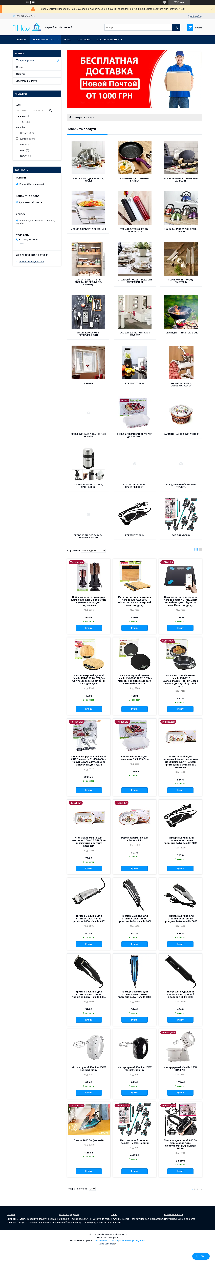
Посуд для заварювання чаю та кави (88, 435)
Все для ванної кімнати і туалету (135, 334)
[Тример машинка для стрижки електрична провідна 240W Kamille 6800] (180, 816)
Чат (203, 1256)
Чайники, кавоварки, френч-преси (181, 230)
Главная (21, 39)
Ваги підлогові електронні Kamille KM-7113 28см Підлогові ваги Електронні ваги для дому (134, 601)
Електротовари (134, 383)
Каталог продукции (69, 1214)
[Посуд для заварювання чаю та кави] (88, 413)
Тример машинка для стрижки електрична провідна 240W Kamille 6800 (180, 840)
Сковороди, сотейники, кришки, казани (88, 536)
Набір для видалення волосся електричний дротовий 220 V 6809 (180, 994)
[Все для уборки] (181, 514)
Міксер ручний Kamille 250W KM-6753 (180, 1068)
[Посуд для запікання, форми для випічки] (135, 413)
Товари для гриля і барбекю (181, 333)
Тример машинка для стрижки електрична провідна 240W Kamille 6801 (88, 919)
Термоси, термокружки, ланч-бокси (134, 230)
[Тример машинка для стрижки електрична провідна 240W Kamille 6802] (134, 895)
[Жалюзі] (88, 362)
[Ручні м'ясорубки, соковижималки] (181, 362)
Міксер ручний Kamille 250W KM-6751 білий (89, 1068)
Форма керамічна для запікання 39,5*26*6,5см (135, 758)
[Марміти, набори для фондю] (88, 208)
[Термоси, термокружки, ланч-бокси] (135, 208)
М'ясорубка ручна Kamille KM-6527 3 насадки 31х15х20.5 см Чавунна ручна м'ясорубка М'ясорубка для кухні (89, 760)
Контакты (84, 39)
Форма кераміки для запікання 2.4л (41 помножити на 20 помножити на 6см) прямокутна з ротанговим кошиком (180, 762)
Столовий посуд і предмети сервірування (135, 281)
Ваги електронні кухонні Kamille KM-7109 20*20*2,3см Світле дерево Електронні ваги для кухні (88, 679)
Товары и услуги (44, 39)
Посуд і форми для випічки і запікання (181, 179)
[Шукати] (176, 27)
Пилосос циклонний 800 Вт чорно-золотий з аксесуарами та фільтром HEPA (180, 1144)
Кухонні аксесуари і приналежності (88, 334)
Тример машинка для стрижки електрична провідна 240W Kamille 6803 (180, 919)
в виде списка (200, 550)
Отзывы (20, 74)
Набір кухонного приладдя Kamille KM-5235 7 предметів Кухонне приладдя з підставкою (88, 601)
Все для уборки (181, 535)
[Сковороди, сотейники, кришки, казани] (88, 514)
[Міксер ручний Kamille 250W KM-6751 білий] (88, 1046)
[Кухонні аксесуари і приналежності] (88, 312)
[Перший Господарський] (27, 31)
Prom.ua (123, 1234)
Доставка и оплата (109, 39)
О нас (67, 39)
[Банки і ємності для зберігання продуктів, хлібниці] (88, 259)
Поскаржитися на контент (106, 1240)
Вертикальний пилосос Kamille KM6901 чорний (134, 1141)
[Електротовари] (135, 362)
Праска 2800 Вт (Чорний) (89, 1140)
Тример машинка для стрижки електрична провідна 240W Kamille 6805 (134, 994)
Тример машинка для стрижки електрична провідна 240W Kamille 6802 (134, 919)
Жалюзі (88, 383)
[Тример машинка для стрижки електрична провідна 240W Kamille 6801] (88, 895)
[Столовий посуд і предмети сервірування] (135, 259)
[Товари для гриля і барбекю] (181, 312)
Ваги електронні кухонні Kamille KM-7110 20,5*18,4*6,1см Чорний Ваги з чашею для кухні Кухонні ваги (180, 681)
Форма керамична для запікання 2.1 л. (134, 839)
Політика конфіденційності (132, 1240)
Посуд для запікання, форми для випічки (134, 435)
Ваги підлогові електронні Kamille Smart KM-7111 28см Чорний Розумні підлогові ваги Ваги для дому (180, 601)
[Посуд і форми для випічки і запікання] (181, 157)
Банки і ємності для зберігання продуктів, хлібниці (88, 282)
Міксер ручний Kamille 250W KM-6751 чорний (135, 1068)
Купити (88, 628)
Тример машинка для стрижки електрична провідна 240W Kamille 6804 (88, 994)
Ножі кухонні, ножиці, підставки (181, 281)
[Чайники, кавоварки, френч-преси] (181, 208)
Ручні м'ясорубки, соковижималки (181, 384)
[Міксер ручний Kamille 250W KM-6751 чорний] (134, 1046)
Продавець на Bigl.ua (107, 1237)
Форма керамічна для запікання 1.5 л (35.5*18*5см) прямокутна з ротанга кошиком (89, 841)
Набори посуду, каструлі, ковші (88, 179)
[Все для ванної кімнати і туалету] (135, 312)
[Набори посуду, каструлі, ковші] (88, 157)
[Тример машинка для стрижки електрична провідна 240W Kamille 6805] (134, 970)
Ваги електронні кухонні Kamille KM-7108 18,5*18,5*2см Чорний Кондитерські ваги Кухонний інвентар (134, 679)
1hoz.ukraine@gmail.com (31, 261)
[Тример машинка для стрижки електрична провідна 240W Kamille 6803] (180, 895)
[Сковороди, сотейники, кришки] (135, 157)
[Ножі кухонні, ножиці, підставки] (181, 259)
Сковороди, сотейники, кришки (134, 179)
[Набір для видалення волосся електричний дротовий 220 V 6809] (180, 970)
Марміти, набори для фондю (88, 229)
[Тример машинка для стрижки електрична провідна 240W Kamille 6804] (88, 970)
